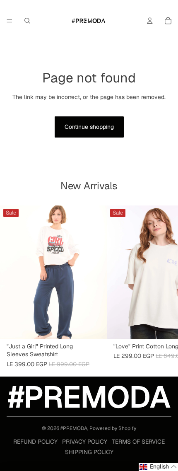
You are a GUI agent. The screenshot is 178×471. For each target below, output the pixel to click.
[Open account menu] (150, 21)
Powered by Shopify (112, 428)
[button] (158, 467)
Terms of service (138, 441)
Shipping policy (89, 452)
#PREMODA (73, 428)
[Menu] (9, 20)
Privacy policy (84, 441)
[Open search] (27, 21)
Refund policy (35, 441)
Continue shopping (89, 126)
